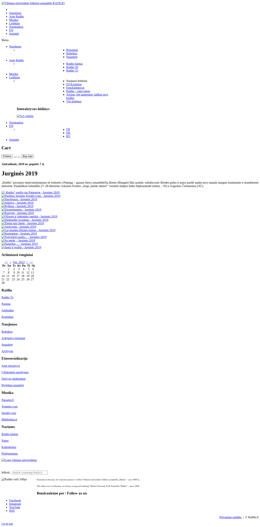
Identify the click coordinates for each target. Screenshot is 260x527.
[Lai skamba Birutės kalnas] (28, 230)
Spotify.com (9, 413)
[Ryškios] (17, 206)
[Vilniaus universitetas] (19, 460)
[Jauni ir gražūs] (21, 247)
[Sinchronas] (19, 199)
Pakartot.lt (8, 400)
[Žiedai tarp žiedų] (23, 223)
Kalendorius (9, 447)
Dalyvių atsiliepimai (14, 378)
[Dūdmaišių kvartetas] (25, 220)
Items (7, 156)
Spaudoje (7, 344)
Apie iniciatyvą (11, 365)
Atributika (8, 310)
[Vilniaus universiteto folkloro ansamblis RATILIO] (33, 3)
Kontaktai (7, 316)
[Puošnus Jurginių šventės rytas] (31, 196)
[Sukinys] (17, 202)
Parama (6, 303)
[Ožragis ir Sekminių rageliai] (29, 216)
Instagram (15, 503)
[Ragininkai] (19, 233)
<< (6, 262)
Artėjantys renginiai (13, 338)
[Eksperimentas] (21, 209)
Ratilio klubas (10, 434)
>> (31, 262)
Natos (5, 440)
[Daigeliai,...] (20, 244)
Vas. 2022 (19, 262)
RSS (12, 510)
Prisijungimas (10, 453)
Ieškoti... (7, 472)
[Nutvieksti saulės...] (24, 237)
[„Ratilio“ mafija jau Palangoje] (31, 192)
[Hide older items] (19, 157)
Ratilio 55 (7, 297)
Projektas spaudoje (13, 385)
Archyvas (7, 351)
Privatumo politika (230, 517)
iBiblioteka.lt (9, 419)
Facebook (15, 500)
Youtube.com (10, 406)
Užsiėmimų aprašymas (15, 372)
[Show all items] (15, 157)
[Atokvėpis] (19, 226)
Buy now (27, 156)
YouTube (14, 507)
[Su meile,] (18, 240)
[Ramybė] (18, 213)
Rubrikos (7, 331)
